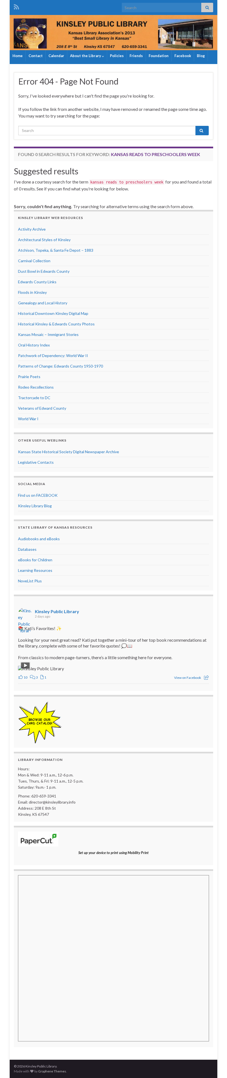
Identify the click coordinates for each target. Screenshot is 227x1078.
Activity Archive (32, 229)
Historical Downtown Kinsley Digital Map (53, 313)
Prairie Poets (29, 376)
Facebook (182, 55)
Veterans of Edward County (42, 408)
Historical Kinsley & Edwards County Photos (56, 324)
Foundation (159, 55)
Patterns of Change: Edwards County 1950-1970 (60, 366)
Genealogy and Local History (42, 302)
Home (17, 55)
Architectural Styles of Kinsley (44, 239)
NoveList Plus (30, 580)
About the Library (86, 55)
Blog (201, 55)
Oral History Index (34, 345)
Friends (136, 55)
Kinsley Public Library (57, 611)
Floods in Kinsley (32, 292)
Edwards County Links (37, 281)
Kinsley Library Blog (35, 505)
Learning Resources (35, 570)
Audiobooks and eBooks (39, 538)
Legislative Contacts (36, 462)
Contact (36, 55)
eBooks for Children (35, 559)
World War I (28, 418)
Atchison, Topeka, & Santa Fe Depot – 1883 (55, 250)
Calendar (56, 55)
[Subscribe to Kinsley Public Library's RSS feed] (16, 6)
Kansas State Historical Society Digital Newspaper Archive (68, 451)
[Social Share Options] (206, 678)
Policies (117, 55)
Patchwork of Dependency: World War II (53, 355)
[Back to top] (214, 1065)
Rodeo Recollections (36, 387)
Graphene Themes (52, 1071)
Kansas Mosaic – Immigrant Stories (48, 334)
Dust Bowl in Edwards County (43, 271)
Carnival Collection (34, 260)
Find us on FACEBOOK (38, 495)
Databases (27, 549)
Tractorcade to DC (34, 397)
